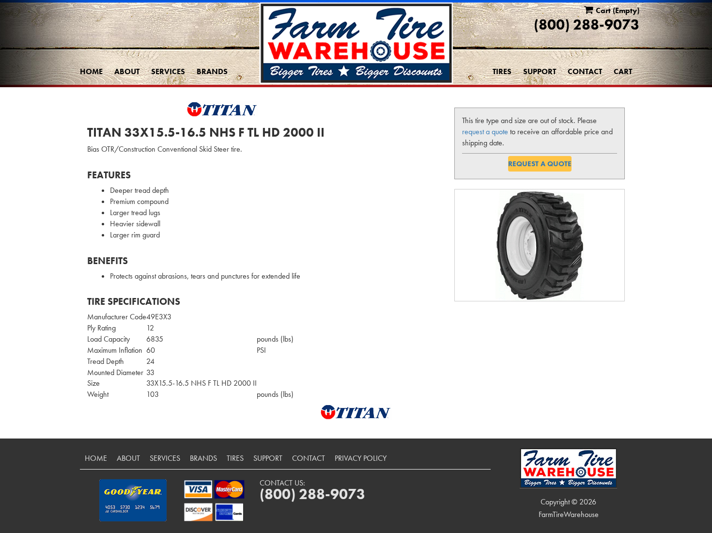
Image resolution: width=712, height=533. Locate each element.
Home (91, 71)
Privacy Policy (361, 458)
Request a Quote (540, 164)
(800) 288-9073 (586, 25)
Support (539, 71)
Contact (585, 71)
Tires (502, 71)
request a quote (485, 131)
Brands (212, 71)
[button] (133, 500)
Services (168, 71)
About (126, 71)
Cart (623, 71)
